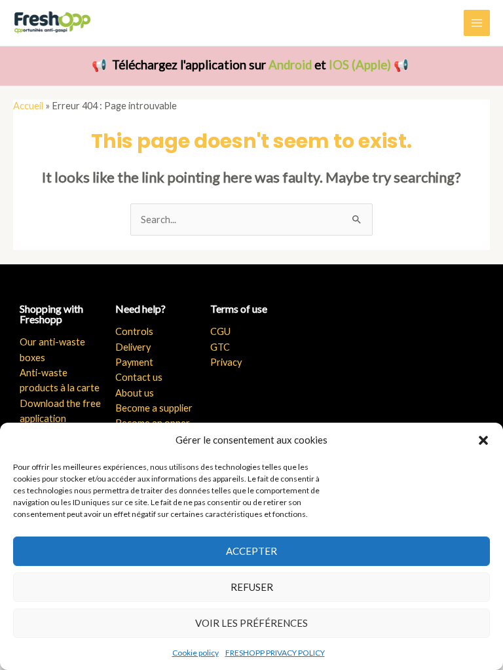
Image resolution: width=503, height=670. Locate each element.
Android (290, 65)
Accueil (28, 105)
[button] (483, 440)
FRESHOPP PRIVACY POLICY (275, 653)
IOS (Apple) (360, 65)
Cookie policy (195, 653)
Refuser (252, 587)
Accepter (251, 551)
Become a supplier (154, 408)
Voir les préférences (251, 623)
